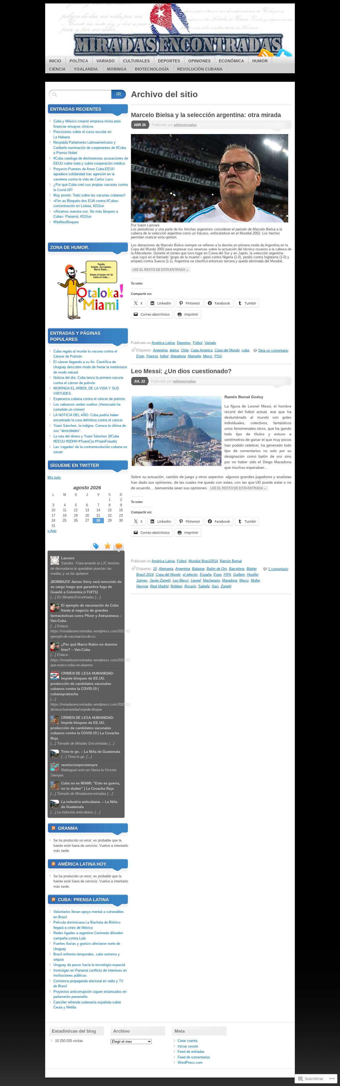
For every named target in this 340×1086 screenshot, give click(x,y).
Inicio (55, 61)
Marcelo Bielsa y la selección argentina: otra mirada (206, 114)
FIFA (227, 575)
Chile (185, 350)
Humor (260, 61)
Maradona (178, 356)
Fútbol (197, 343)
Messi (207, 356)
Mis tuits (54, 477)
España (205, 575)
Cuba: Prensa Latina (83, 899)
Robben (176, 586)
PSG (218, 356)
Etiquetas (95, 545)
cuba (245, 350)
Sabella (204, 586)
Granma (68, 828)
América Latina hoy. (82, 864)
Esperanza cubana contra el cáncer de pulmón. (89, 399)
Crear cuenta (187, 1041)
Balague (198, 569)
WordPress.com (190, 1062)
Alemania (166, 569)
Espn (140, 356)
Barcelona (236, 569)
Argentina (160, 350)
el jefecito (190, 575)
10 (155, 569)
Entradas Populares (107, 545)
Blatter (251, 569)
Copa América (201, 350)
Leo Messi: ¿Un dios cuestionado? (181, 371)
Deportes (169, 61)
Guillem (239, 575)
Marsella (194, 356)
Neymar (142, 586)
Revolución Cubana (200, 69)
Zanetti (226, 586)
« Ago (52, 531)
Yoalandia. (86, 69)
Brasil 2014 (145, 575)
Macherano (211, 580)
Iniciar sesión (188, 1046)
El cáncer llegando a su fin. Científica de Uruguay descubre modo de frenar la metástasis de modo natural (90, 367)
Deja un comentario (273, 351)
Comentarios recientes (118, 545)
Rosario (190, 586)
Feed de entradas (191, 1052)
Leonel (196, 580)
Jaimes (141, 580)
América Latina (163, 343)
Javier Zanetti (160, 580)
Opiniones (199, 61)
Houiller (252, 575)
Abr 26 (140, 125)
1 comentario (278, 569)
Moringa (117, 69)
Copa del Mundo (227, 350)
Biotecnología (152, 69)
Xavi (215, 586)
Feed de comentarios (194, 1057)
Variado (105, 61)
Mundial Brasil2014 (203, 561)
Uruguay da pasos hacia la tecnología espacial (89, 965)
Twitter (283, 55)
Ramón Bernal (231, 561)
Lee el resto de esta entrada (161, 270)
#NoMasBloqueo (66, 222)
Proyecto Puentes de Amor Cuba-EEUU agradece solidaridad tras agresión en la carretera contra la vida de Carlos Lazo (83, 174)
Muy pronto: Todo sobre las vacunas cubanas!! (89, 195)
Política (79, 61)
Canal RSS (265, 55)
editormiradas (185, 125)
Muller (255, 580)
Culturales (136, 61)
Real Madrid (159, 586)
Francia (152, 356)
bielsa (174, 350)
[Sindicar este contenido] (53, 828)
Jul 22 (139, 381)
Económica (231, 61)
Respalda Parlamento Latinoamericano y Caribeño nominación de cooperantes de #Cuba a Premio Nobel (89, 147)
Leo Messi (181, 580)
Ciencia (57, 69)
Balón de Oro (217, 569)
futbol (164, 356)
